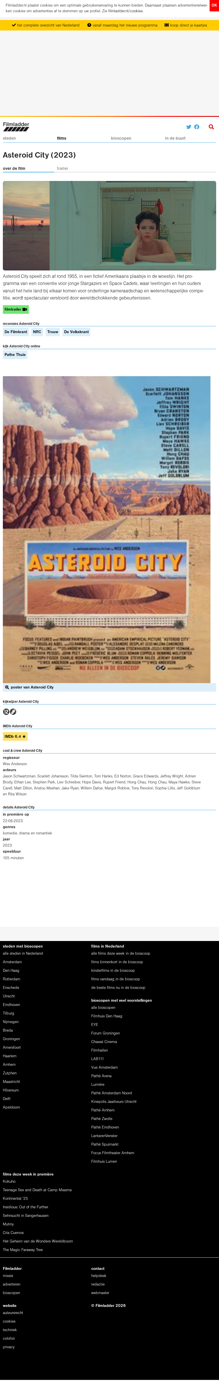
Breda (8, 1030)
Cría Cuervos (13, 1233)
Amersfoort (12, 1047)
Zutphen (10, 1073)
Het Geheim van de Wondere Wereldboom (38, 1241)
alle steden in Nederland (23, 953)
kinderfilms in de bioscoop (113, 970)
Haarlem (10, 1056)
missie (8, 1276)
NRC (37, 332)
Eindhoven (11, 1005)
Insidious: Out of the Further (25, 1207)
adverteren (11, 1284)
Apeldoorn (11, 1107)
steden (9, 138)
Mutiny (8, 1224)
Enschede (11, 987)
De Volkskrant (76, 332)
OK (214, 5)
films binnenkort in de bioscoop (117, 962)
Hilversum (11, 1090)
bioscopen (121, 138)
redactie (98, 1284)
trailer (62, 168)
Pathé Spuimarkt (105, 1144)
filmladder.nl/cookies (125, 11)
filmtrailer (14, 309)
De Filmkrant (16, 332)
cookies (9, 1321)
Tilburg (8, 1013)
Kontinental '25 (15, 1198)
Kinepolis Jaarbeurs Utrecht (114, 1101)
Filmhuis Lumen (104, 1161)
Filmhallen (99, 1050)
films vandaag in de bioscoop (115, 979)
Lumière (97, 1084)
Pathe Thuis (15, 355)
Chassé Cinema (104, 1042)
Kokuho (9, 1181)
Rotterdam (11, 979)
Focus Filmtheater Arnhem (112, 1153)
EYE (94, 1024)
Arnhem (9, 1064)
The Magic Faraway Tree (23, 1250)
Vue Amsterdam (104, 1067)
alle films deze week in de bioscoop (120, 953)
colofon (9, 1338)
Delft (7, 1099)
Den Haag (11, 970)
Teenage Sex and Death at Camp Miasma (37, 1190)
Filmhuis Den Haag (106, 1016)
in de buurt (175, 138)
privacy (9, 1347)
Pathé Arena (101, 1076)
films (61, 138)
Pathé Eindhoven (105, 1127)
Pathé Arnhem (103, 1110)
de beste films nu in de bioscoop (118, 987)
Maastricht (11, 1081)
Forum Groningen (105, 1033)
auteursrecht (13, 1313)
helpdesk (98, 1276)
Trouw (52, 332)
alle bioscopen (103, 1007)
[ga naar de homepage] (16, 126)
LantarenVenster (104, 1136)
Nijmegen (11, 1022)
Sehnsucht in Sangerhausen (25, 1215)
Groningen (11, 1039)
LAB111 (97, 1059)
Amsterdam (12, 962)
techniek (10, 1330)
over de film (14, 168)
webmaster (100, 1293)
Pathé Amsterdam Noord (111, 1093)
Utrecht (9, 996)
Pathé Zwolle (101, 1119)
